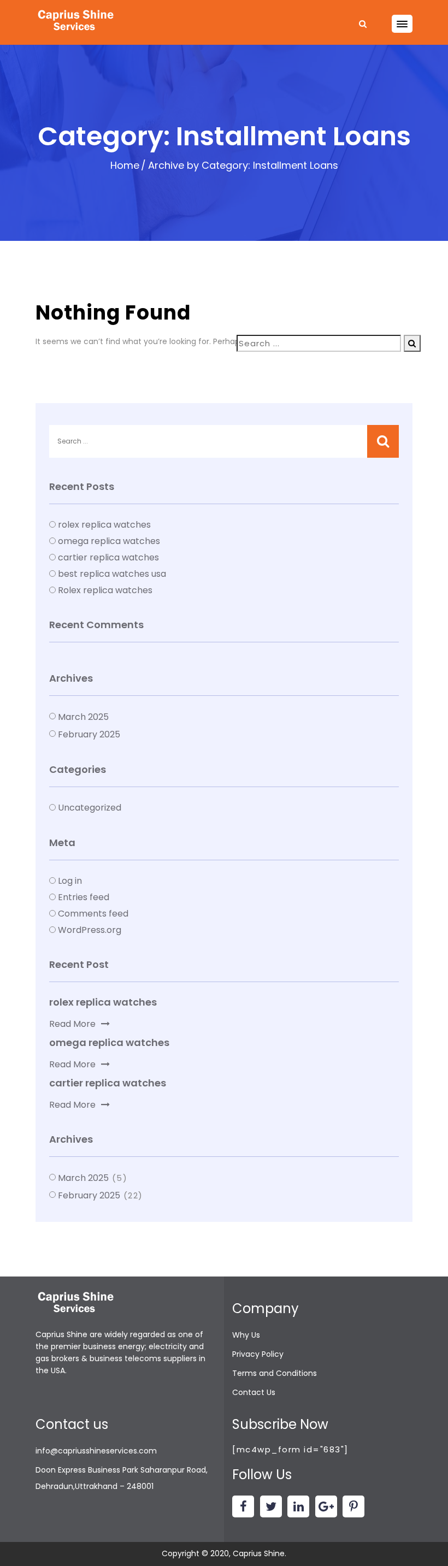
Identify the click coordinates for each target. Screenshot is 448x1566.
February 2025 (89, 734)
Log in (70, 880)
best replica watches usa (112, 574)
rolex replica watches (104, 524)
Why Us (246, 1334)
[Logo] (76, 21)
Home (124, 165)
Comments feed (93, 913)
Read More (72, 1024)
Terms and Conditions (274, 1373)
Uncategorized (89, 807)
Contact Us (253, 1392)
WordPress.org (89, 930)
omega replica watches (109, 541)
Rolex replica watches (105, 590)
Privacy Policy (258, 1354)
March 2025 (83, 717)
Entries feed (83, 897)
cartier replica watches (108, 557)
